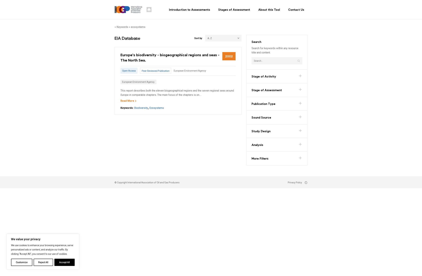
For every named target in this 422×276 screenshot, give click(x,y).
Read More (127, 100)
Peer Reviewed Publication (155, 71)
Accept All (64, 262)
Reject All (43, 262)
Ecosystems (156, 107)
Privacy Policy (295, 182)
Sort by (198, 38)
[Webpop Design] (305, 182)
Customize (22, 262)
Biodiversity (141, 107)
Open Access (129, 70)
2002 (229, 56)
